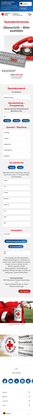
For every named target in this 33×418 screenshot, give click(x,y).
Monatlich (7, 156)
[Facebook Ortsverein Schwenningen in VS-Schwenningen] (4, 381)
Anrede (5, 180)
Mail (5, 223)
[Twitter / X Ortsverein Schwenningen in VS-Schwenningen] (16, 381)
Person (11, 167)
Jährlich (6, 138)
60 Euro (16, 121)
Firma (20, 167)
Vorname (6, 192)
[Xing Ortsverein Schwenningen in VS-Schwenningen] (28, 381)
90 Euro (25, 121)
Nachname (6, 198)
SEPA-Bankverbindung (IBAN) (16, 241)
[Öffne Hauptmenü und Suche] (30, 14)
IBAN (5, 252)
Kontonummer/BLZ (16, 247)
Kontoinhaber (7, 234)
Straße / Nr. (6, 204)
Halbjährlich (7, 144)
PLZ (5, 210)
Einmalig (6, 132)
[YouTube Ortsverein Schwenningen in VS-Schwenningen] (10, 381)
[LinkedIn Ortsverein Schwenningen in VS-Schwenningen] (22, 381)
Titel (5, 186)
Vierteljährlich (8, 150)
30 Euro (7, 121)
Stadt (5, 217)
